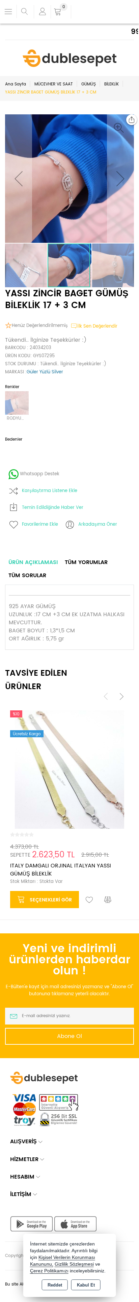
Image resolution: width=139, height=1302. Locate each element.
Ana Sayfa (15, 84)
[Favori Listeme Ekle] (89, 900)
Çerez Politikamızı (49, 1270)
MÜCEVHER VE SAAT (53, 84)
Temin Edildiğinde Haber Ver (52, 507)
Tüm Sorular (27, 575)
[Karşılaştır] (108, 900)
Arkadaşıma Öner (97, 524)
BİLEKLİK (111, 84)
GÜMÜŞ (88, 84)
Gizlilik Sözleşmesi (74, 1264)
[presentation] (106, 696)
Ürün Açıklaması (33, 562)
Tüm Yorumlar (86, 562)
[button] (120, 127)
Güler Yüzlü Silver (45, 372)
